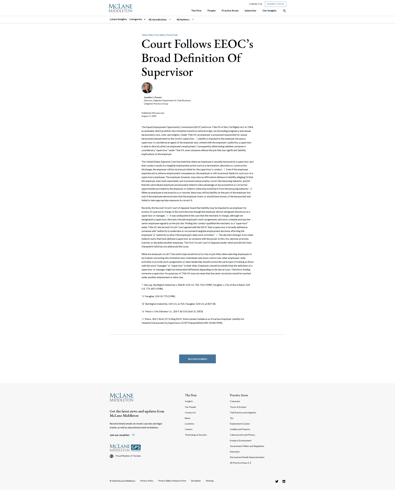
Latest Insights (118, 19)
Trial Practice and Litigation (159, 35)
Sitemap (210, 480)
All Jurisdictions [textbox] (158, 19)
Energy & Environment (241, 440)
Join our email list (122, 434)
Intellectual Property (240, 429)
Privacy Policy (146, 480)
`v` (216, 234)
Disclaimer (196, 480)
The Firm (191, 395)
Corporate (235, 401)
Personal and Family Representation (247, 457)
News (187, 418)
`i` (196, 138)
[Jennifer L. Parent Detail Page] (147, 87)
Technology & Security (196, 434)
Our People (190, 407)
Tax (231, 418)
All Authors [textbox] (183, 19)
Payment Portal (275, 4)
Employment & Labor (240, 423)
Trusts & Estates (238, 407)
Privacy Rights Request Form (172, 480)
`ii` (224, 169)
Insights (189, 401)
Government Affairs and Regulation (247, 446)
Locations (189, 423)
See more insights (197, 358)
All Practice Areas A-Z (240, 462)
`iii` (251, 188)
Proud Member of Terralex (128, 455)
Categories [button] (136, 19)
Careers (189, 429)
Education (235, 451)
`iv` (167, 215)
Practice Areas (239, 395)
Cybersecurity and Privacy (242, 434)
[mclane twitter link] (276, 481)
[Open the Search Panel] (283, 11)
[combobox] (161, 19)
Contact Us (255, 4)
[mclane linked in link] (284, 481)
